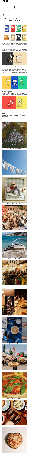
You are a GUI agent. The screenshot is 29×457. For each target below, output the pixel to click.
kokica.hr (7, 113)
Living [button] (14, 7)
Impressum (10, 455)
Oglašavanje (18, 455)
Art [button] (14, 8)
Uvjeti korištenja (14, 455)
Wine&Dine (14, 5)
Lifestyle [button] (14, 6)
